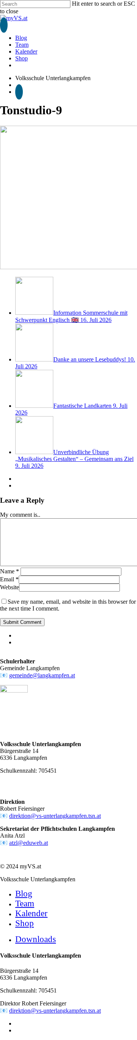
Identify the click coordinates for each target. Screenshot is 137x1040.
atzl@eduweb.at (28, 843)
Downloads (35, 939)
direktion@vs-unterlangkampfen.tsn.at (55, 816)
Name (9, 571)
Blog (23, 893)
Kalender (31, 913)
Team (24, 903)
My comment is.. (20, 514)
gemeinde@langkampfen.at (42, 675)
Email (9, 579)
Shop (24, 923)
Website (9, 587)
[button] (4, 25)
